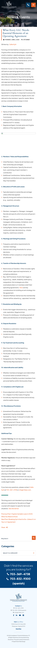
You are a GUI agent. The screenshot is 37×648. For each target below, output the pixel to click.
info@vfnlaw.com (25, 490)
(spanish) (20, 581)
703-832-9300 (16, 610)
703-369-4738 (11, 490)
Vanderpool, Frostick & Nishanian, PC (20, 635)
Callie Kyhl (12, 44)
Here (21, 287)
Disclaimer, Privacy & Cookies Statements (18, 639)
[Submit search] (34, 538)
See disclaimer (14, 508)
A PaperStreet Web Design (18, 641)
